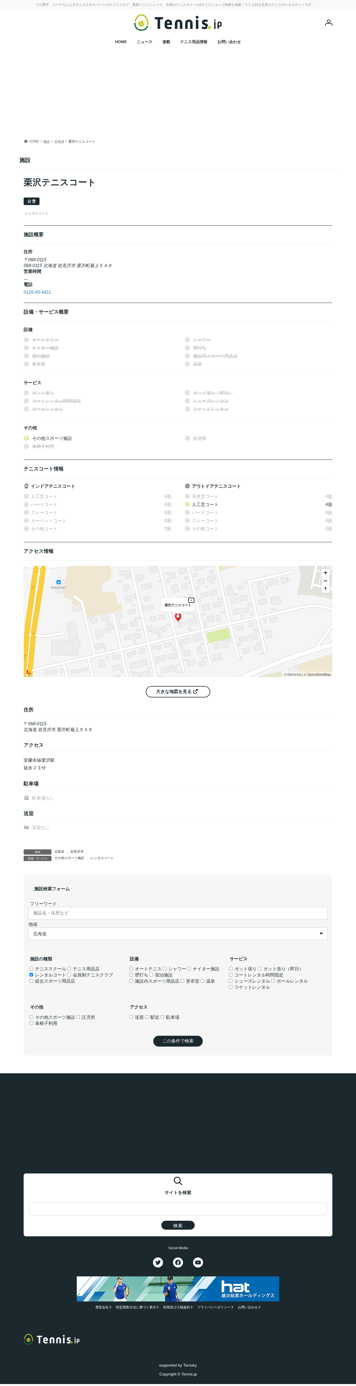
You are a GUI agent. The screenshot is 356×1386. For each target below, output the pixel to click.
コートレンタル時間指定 (258, 975)
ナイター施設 (205, 968)
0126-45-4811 (37, 292)
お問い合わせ (248, 1307)
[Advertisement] (178, 96)
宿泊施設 (163, 975)
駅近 (154, 1017)
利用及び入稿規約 (176, 1307)
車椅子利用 (45, 1023)
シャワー (176, 968)
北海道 (59, 852)
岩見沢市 (77, 852)
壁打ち (141, 975)
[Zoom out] (326, 581)
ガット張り (245, 968)
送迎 (139, 1017)
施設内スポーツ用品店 (156, 981)
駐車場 (172, 1017)
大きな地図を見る (174, 691)
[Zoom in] (326, 573)
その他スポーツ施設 (69, 858)
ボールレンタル (292, 981)
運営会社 (102, 1307)
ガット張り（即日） (282, 968)
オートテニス (148, 968)
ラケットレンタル (251, 987)
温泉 (210, 981)
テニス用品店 (86, 968)
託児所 (88, 1017)
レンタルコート (102, 858)
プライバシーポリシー (214, 1307)
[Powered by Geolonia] (28, 672)
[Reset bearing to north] (326, 589)
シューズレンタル (251, 981)
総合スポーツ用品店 (54, 981)
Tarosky (190, 1365)
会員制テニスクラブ (92, 975)
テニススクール (50, 968)
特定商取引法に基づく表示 (136, 1307)
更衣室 (192, 981)
